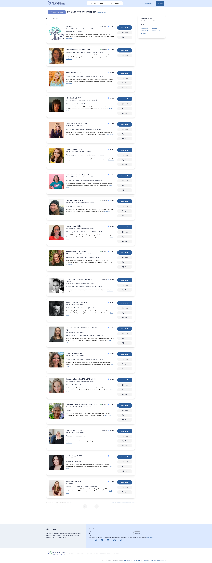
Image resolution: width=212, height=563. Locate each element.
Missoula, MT (144, 28)
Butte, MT (143, 33)
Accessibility (79, 553)
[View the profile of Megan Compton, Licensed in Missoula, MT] (56, 56)
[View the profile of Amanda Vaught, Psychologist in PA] (56, 488)
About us (70, 553)
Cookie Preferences (161, 560)
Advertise (89, 553)
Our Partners (116, 553)
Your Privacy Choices (143, 560)
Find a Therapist (105, 553)
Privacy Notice (149, 537)
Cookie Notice (152, 560)
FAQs (96, 553)
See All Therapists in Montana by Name (123, 502)
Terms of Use (127, 560)
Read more (69, 38)
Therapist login (148, 3)
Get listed (160, 3)
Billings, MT (155, 28)
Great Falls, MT (156, 31)
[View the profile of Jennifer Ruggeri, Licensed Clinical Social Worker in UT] (56, 462)
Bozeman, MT (144, 31)
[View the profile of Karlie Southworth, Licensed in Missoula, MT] (56, 78)
